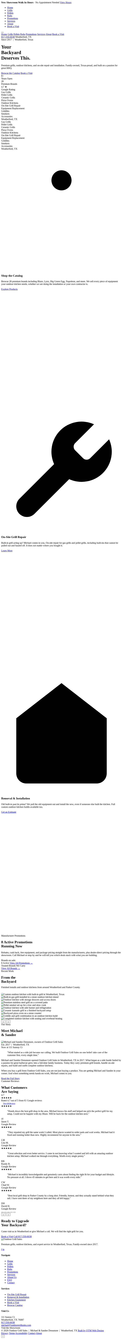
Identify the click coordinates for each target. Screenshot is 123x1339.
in (3, 1249)
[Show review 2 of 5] (5, 1212)
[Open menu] (2, 32)
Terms (12, 1333)
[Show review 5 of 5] (14, 1212)
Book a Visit (13, 26)
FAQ (9, 1280)
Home (10, 7)
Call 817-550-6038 (23, 1236)
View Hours (65, 2)
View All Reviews (9, 1103)
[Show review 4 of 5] (11, 1212)
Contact (11, 1282)
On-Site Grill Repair (16, 1294)
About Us (11, 1277)
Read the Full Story (10, 1078)
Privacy (4, 1333)
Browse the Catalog (10, 73)
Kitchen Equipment (16, 1300)
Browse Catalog (14, 1305)
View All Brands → (10, 968)
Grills (9, 10)
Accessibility (21, 1333)
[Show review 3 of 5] (8, 1212)
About (10, 23)
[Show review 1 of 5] (2, 1212)
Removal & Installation (18, 1297)
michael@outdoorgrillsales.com (16, 1325)
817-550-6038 (8, 37)
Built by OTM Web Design (91, 1330)
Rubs (9, 15)
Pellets (10, 13)
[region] (61, 1006)
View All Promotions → (21, 963)
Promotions (12, 18)
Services (11, 21)
